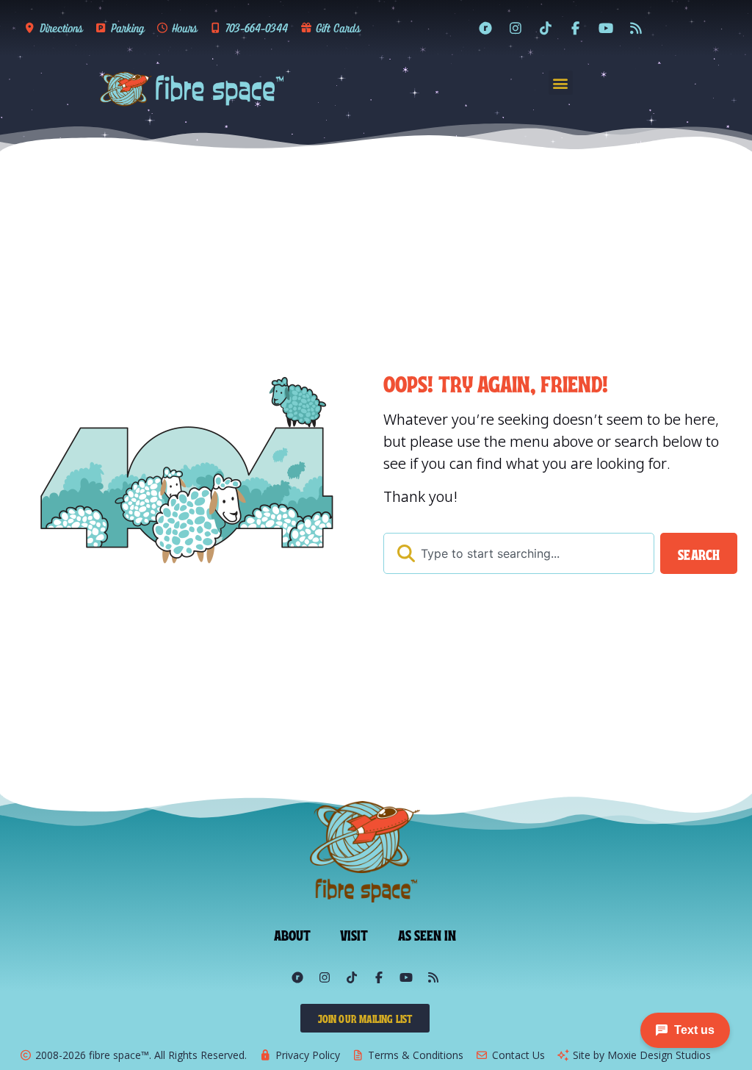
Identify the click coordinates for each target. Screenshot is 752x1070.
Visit (354, 934)
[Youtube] (606, 28)
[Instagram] (515, 28)
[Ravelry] (485, 28)
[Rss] (636, 28)
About (292, 934)
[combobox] (518, 553)
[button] (561, 83)
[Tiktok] (545, 28)
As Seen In (427, 934)
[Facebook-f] (576, 28)
